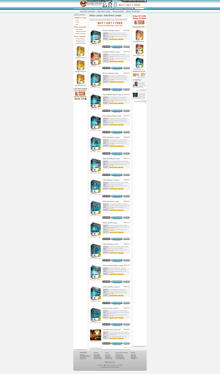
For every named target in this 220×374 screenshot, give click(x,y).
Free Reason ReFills (120, 356)
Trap (115, 334)
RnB (115, 34)
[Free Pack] (95, 44)
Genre (77, 20)
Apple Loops (133, 355)
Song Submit (118, 11)
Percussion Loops (109, 358)
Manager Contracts (80, 40)
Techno (126, 56)
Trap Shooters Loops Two (112, 329)
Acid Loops (133, 354)
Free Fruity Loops (119, 354)
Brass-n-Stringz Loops (111, 73)
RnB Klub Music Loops (111, 201)
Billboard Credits (107, 8)
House (114, 227)
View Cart (127, 8)
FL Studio (115, 36)
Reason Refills (120, 36)
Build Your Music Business (85, 355)
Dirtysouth (125, 34)
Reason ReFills (134, 357)
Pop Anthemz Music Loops (112, 116)
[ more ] (145, 102)
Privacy (84, 357)
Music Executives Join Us (85, 356)
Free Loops (88, 8)
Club (119, 34)
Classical (121, 34)
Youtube (120, 365)
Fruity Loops (133, 356)
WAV (126, 36)
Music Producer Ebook (81, 31)
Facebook (107, 365)
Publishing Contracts (81, 43)
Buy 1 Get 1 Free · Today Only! (116, 39)
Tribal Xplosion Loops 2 (111, 180)
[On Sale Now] (139, 78)
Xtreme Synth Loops (110, 223)
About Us (97, 8)
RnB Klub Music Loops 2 (111, 137)
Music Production (80, 27)
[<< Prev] (125, 347)
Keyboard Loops (108, 357)
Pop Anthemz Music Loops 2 (113, 94)
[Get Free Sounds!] (80, 99)
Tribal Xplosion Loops (110, 244)
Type (77, 24)
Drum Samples (97, 354)
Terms (81, 357)
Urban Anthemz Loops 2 (111, 287)
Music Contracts (133, 11)
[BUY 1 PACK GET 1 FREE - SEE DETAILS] (139, 33)
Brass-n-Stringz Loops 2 (111, 30)
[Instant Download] (91, 35)
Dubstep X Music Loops (111, 52)
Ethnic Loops (108, 355)
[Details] (100, 35)
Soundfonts (133, 358)
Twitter (114, 365)
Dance (121, 56)
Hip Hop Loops (103, 11)
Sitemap (81, 358)
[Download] (136, 34)
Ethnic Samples (97, 355)
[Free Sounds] (134, 1)
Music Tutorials (79, 29)
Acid (110, 36)
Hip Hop (112, 34)
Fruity (125, 336)
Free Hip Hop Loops (120, 357)
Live (117, 34)
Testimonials (118, 8)
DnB (122, 184)
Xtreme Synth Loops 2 (110, 308)
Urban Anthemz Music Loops (113, 265)
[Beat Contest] (139, 25)
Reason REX (112, 37)
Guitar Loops (107, 356)
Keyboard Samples (98, 357)
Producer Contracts (80, 38)
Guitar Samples (97, 356)
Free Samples (78, 8)
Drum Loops (107, 354)
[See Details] (80, 51)
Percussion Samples (98, 358)
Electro (123, 56)
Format (77, 22)
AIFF (123, 36)
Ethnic (120, 184)
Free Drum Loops (119, 355)
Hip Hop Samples (87, 11)
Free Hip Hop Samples (120, 358)
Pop (110, 34)
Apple (112, 36)
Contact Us (82, 354)
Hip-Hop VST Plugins (81, 33)
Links (85, 358)
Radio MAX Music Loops (111, 159)
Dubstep (117, 56)
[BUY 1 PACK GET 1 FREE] (95, 35)
